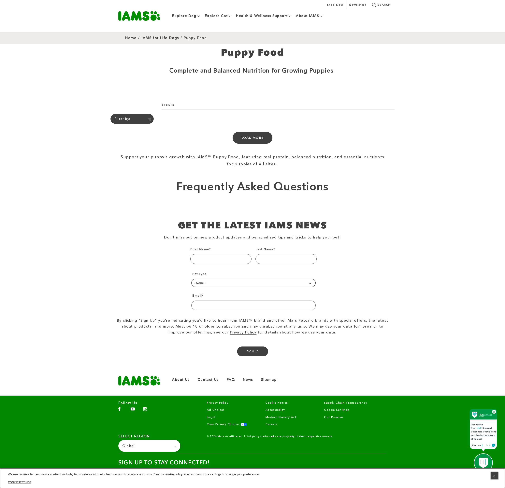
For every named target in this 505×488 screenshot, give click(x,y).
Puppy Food (195, 38)
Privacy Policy (243, 333)
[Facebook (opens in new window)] (119, 410)
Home (131, 38)
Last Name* (265, 249)
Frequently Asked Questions (252, 187)
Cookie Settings (336, 410)
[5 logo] (139, 380)
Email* (198, 295)
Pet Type (199, 274)
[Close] (494, 475)
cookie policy (173, 474)
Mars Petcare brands (308, 321)
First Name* (200, 249)
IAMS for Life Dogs (160, 38)
